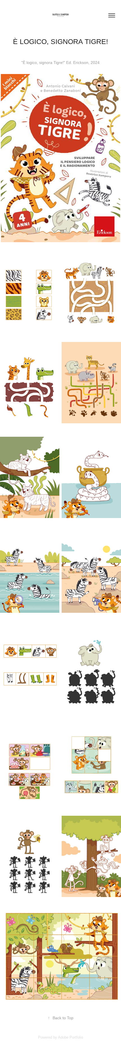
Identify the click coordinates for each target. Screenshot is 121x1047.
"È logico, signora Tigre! (42, 62)
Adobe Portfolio (70, 1037)
